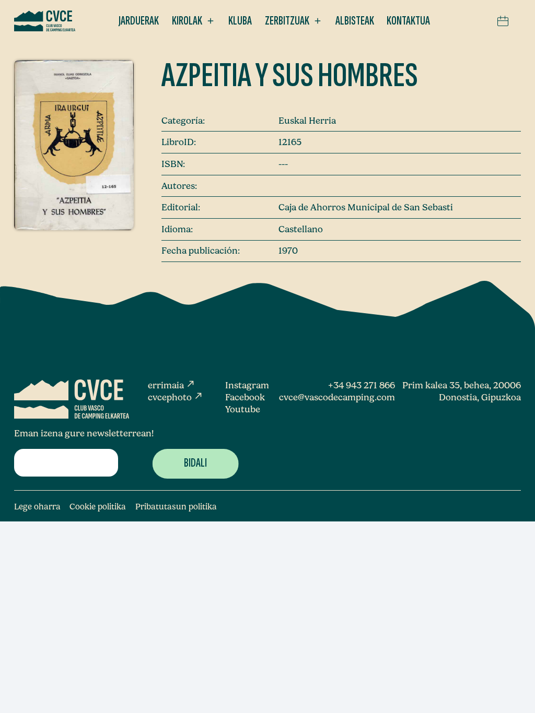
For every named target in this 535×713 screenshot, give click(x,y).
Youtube (242, 408)
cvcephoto (175, 396)
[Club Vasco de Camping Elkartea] (44, 20)
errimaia (171, 384)
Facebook (245, 396)
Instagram (247, 384)
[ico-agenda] (502, 21)
